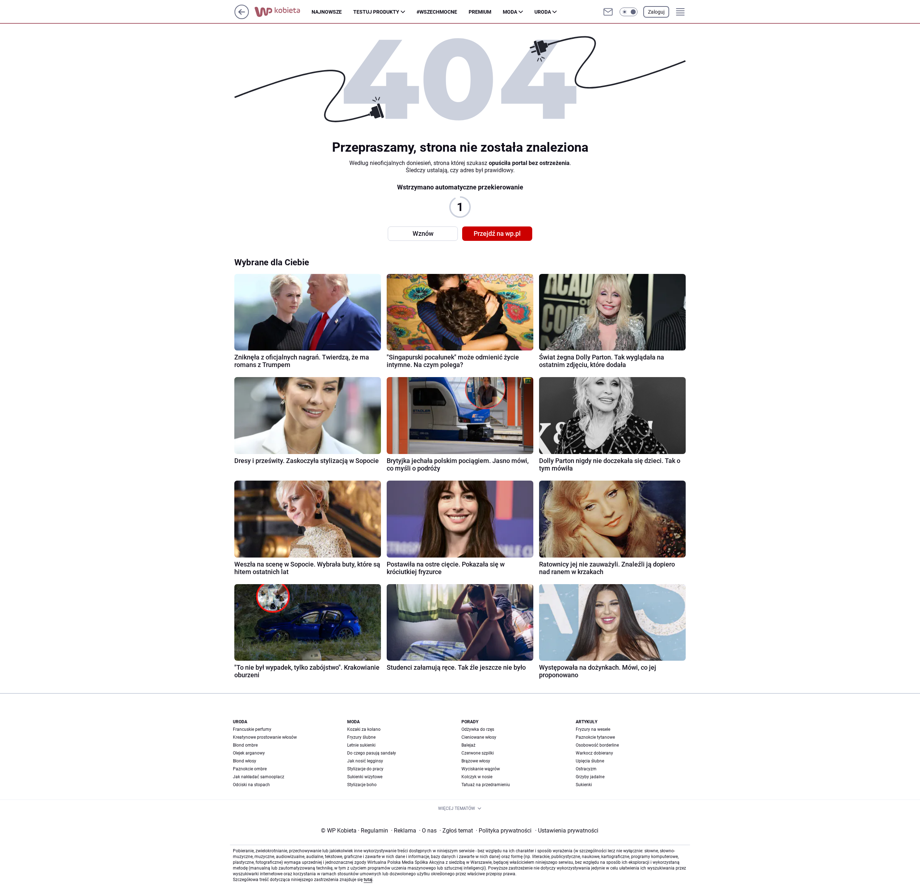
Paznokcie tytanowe (595, 737)
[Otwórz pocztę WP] (608, 12)
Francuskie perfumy (252, 729)
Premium (480, 12)
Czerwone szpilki (477, 753)
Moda (510, 12)
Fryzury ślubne (361, 737)
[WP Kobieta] (283, 12)
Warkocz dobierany (594, 753)
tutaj (368, 879)
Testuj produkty (376, 12)
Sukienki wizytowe (364, 776)
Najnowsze (327, 12)
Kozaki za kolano (364, 729)
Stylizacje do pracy (365, 768)
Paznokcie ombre (250, 768)
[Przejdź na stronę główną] (241, 17)
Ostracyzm (586, 768)
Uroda (542, 12)
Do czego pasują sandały (371, 753)
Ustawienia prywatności (566, 830)
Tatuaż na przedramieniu (485, 784)
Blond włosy (244, 761)
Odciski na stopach (251, 784)
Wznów (423, 233)
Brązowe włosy (475, 761)
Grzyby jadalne (590, 776)
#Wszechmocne (437, 12)
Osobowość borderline (597, 745)
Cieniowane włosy (478, 737)
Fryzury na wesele (593, 729)
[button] (629, 12)
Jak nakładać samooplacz (258, 776)
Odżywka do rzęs (477, 729)
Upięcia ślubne (590, 761)
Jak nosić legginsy (365, 761)
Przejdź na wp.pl (497, 233)
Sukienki (584, 784)
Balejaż (468, 745)
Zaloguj (656, 12)
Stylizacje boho (362, 784)
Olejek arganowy (249, 753)
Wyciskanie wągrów (480, 768)
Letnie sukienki (361, 745)
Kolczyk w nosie (476, 776)
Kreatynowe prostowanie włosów (265, 737)
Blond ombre (245, 745)
